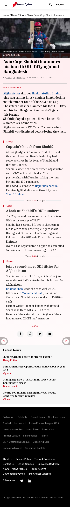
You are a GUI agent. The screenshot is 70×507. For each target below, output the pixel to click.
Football (7, 423)
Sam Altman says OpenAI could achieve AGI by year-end (34, 368)
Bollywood (8, 417)
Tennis (44, 435)
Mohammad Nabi (32, 293)
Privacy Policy (23, 459)
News (14, 15)
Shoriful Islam (15, 194)
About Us (8, 459)
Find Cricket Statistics (39, 473)
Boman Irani (10, 386)
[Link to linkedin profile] (29, 481)
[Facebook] (20, 334)
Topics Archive (38, 468)
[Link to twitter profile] (22, 481)
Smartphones (30, 435)
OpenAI (7, 373)
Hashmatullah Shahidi (47, 93)
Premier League (11, 435)
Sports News (26, 15)
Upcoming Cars (41, 441)
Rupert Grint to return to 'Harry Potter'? (28, 357)
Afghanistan (11, 93)
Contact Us (8, 464)
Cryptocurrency (56, 417)
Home (6, 15)
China (6, 399)
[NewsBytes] (22, 4)
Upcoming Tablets (35, 448)
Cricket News (37, 417)
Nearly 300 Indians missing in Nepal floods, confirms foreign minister (29, 394)
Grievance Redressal (49, 464)
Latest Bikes (32, 429)
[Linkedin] (49, 334)
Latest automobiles (13, 429)
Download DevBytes (14, 473)
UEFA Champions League (16, 441)
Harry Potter (10, 360)
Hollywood (20, 423)
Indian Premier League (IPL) (44, 423)
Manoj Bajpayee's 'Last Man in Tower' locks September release (29, 381)
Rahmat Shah (14, 289)
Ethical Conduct (26, 464)
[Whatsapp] (30, 334)
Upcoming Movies (12, 448)
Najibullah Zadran (46, 186)
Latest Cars (48, 429)
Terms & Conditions (44, 459)
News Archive (19, 468)
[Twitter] (40, 334)
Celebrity (22, 417)
